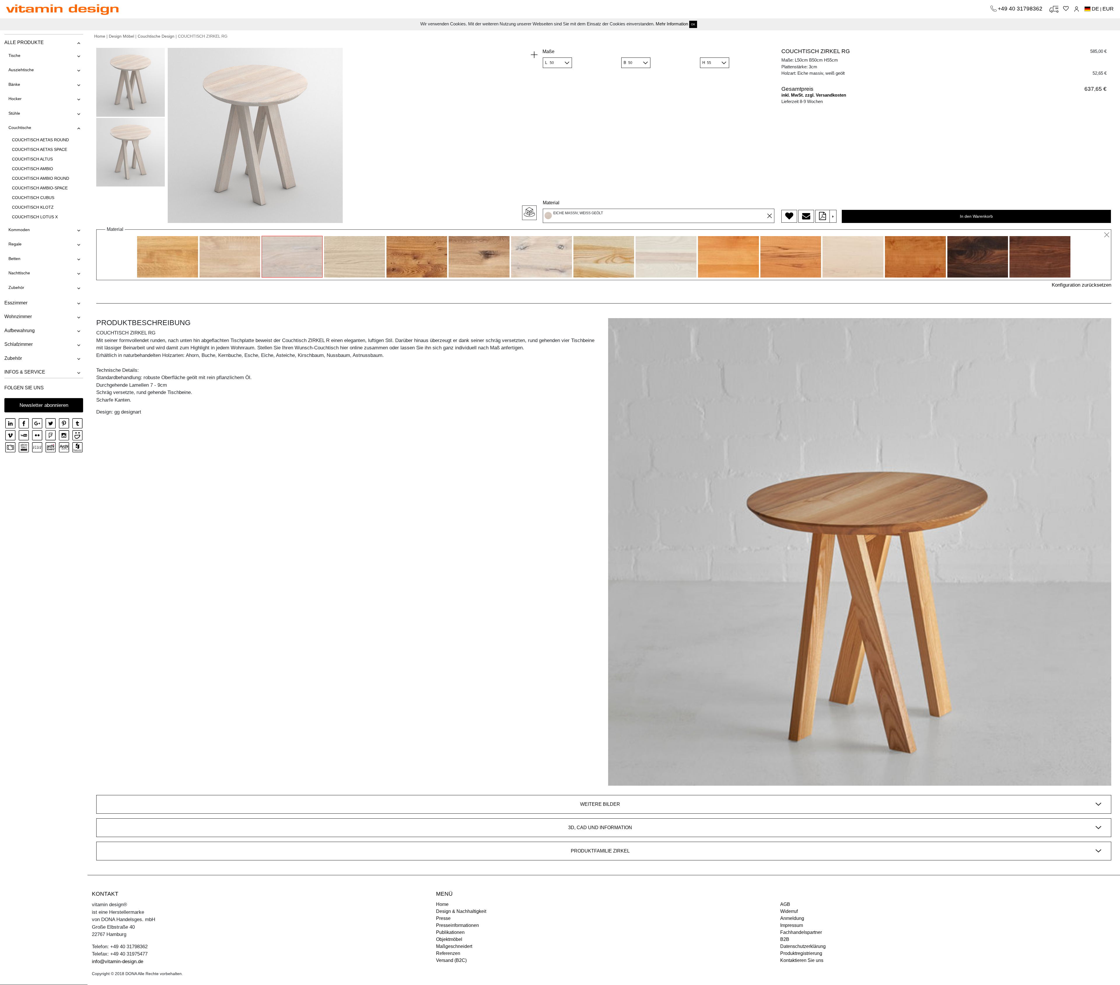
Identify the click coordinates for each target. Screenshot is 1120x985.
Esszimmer (15, 302)
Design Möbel (121, 36)
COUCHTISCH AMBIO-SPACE (40, 188)
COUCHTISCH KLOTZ (33, 207)
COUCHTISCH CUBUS (33, 197)
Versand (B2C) (451, 960)
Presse (443, 918)
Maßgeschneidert (454, 946)
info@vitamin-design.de (117, 961)
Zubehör (16, 287)
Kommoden (19, 229)
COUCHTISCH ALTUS (32, 159)
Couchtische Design (156, 36)
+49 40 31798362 (1021, 9)
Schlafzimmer (18, 344)
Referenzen (448, 953)
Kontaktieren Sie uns (801, 960)
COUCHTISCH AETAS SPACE (39, 149)
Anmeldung (792, 918)
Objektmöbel (449, 939)
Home (99, 36)
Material (551, 202)
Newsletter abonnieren (44, 405)
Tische (14, 55)
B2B (784, 939)
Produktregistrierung (801, 953)
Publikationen (450, 932)
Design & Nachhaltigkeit (461, 911)
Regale (15, 244)
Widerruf (789, 911)
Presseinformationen (457, 925)
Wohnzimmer (18, 316)
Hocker (15, 98)
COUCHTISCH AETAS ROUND (40, 139)
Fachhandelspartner (801, 932)
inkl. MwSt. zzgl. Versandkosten (813, 95)
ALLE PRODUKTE (24, 42)
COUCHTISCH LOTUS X (35, 217)
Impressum (791, 925)
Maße (548, 51)
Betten (14, 258)
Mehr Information (672, 23)
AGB (785, 904)
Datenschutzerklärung (803, 946)
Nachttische (19, 273)
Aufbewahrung (19, 330)
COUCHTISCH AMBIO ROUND (40, 178)
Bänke (14, 84)
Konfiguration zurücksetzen (1081, 285)
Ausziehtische (21, 69)
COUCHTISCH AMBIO (32, 168)
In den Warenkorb (976, 216)
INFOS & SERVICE (24, 371)
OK (693, 24)
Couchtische (19, 127)
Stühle (14, 113)
